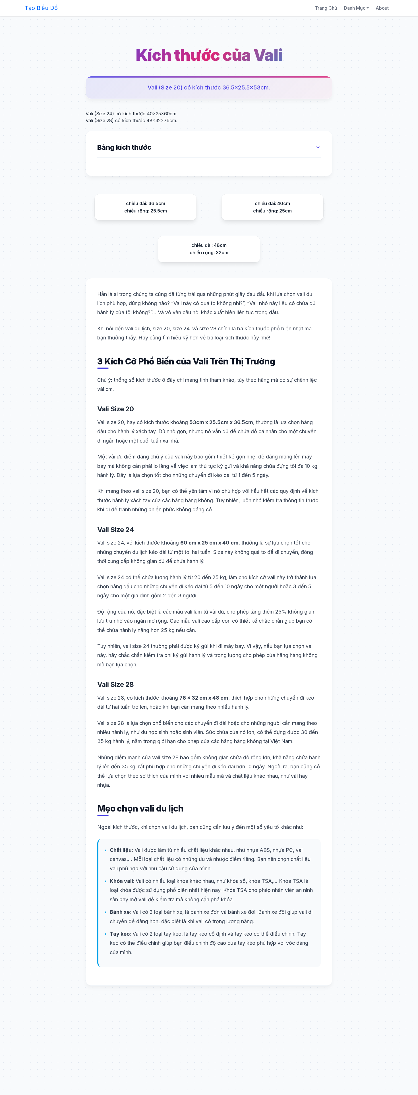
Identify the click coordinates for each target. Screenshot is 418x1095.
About (382, 8)
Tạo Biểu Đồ (41, 8)
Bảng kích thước (124, 147)
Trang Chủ (326, 8)
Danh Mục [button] (354, 8)
